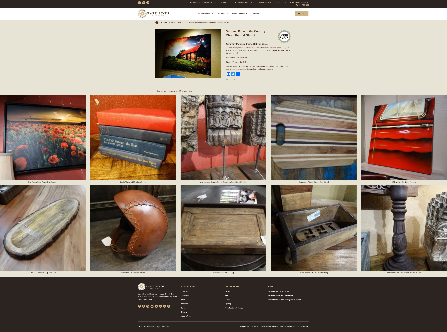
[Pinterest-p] (143, 306)
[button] (291, 13)
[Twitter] (156, 306)
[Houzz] (164, 306)
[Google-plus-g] (147, 2)
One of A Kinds (238, 13)
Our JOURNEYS (189, 286)
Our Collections (168, 23)
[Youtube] (152, 306)
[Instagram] (143, 2)
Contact (255, 13)
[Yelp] (168, 306)
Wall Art (182, 23)
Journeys (221, 13)
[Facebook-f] (139, 2)
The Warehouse (203, 13)
